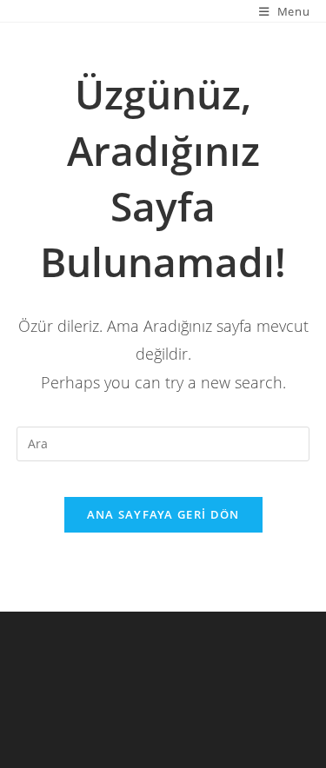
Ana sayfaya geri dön (163, 514)
